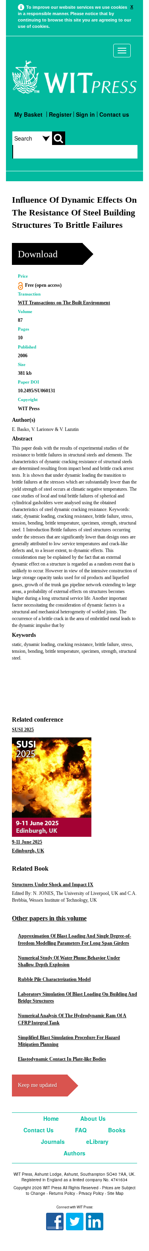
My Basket (28, 114)
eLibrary (97, 1141)
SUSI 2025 (23, 729)
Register (60, 114)
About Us (93, 1118)
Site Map (115, 1193)
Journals (53, 1141)
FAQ (81, 1130)
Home (51, 1118)
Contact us (114, 114)
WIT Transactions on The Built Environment (64, 302)
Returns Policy (62, 1193)
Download (38, 254)
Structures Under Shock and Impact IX (52, 884)
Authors (74, 1153)
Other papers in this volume (49, 918)
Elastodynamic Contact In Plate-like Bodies (62, 1059)
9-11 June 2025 (27, 842)
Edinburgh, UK (28, 851)
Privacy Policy (91, 1193)
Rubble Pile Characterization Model (54, 979)
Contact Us (38, 1130)
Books (117, 1130)
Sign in (85, 114)
